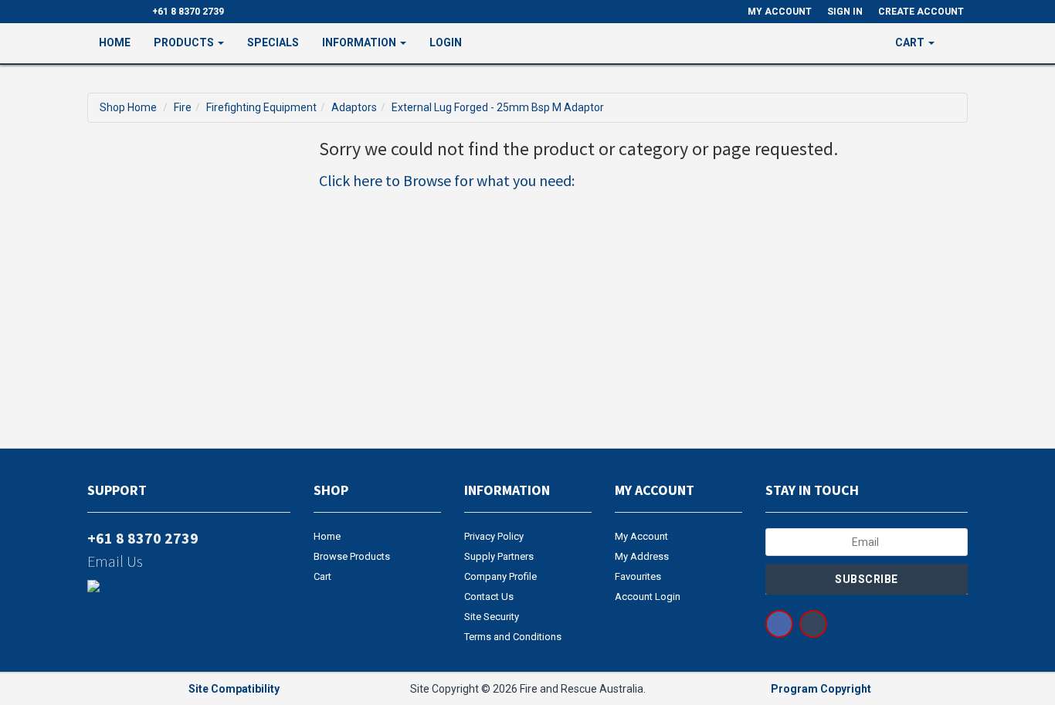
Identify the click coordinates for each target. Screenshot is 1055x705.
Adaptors (354, 107)
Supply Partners (499, 556)
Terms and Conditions (512, 636)
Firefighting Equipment (261, 107)
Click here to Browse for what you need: (447, 180)
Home (115, 42)
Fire (183, 107)
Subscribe (866, 579)
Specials (273, 42)
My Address (642, 556)
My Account (641, 536)
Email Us (115, 561)
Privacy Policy (494, 536)
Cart (322, 576)
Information (360, 42)
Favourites (638, 576)
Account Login (647, 596)
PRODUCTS (185, 42)
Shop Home (128, 107)
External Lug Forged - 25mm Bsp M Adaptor (498, 107)
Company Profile (500, 576)
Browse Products (352, 556)
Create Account (921, 11)
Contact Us (489, 596)
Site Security (491, 616)
